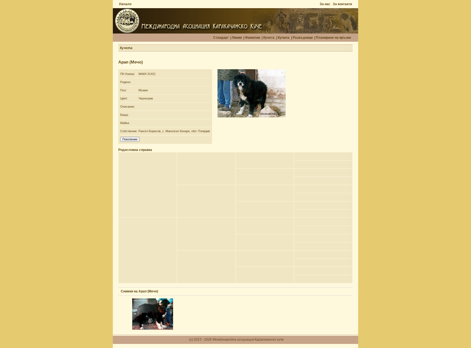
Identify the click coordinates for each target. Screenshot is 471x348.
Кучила (283, 38)
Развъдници (303, 38)
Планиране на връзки (333, 38)
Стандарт (221, 38)
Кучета (268, 38)
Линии (237, 38)
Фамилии (252, 38)
